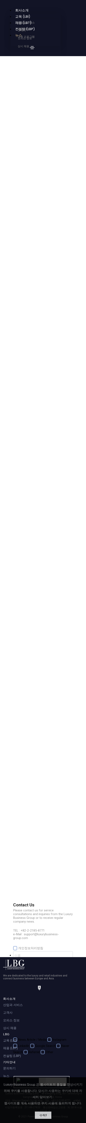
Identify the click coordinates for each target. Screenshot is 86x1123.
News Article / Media (32, 1040)
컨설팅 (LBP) (12, 1056)
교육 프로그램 (26, 37)
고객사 (8, 1012)
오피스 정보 (11, 1020)
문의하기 (9, 1068)
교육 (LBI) (10, 1040)
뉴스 (6, 1076)
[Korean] (21, 47)
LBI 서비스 (24, 29)
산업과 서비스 (13, 1005)
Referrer (34, 1052)
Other (49, 1052)
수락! (43, 1115)
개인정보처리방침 (30, 948)
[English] (25, 47)
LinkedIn (23, 1046)
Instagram (59, 1040)
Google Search (45, 1046)
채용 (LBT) (10, 1048)
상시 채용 (9, 1028)
